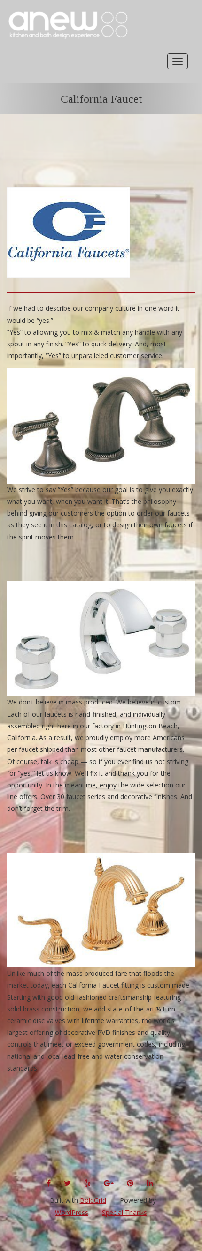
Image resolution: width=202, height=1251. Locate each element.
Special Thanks (124, 1212)
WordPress (71, 1212)
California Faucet (101, 99)
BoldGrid (93, 1200)
